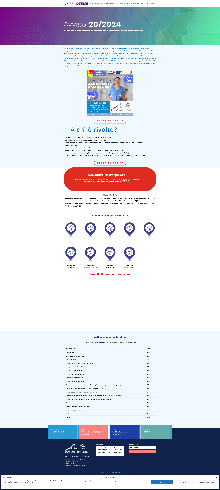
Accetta (162, 482)
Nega (184, 482)
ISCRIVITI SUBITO (110, 121)
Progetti (97, 3)
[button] (216, 477)
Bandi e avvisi (145, 3)
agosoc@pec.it (120, 434)
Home (91, 3)
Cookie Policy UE (115, 472)
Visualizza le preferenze (207, 482)
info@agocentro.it (122, 432)
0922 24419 (146, 432)
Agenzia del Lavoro (133, 3)
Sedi (152, 3)
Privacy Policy (104, 472)
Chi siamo (122, 3)
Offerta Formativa (109, 3)
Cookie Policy (6, 487)
